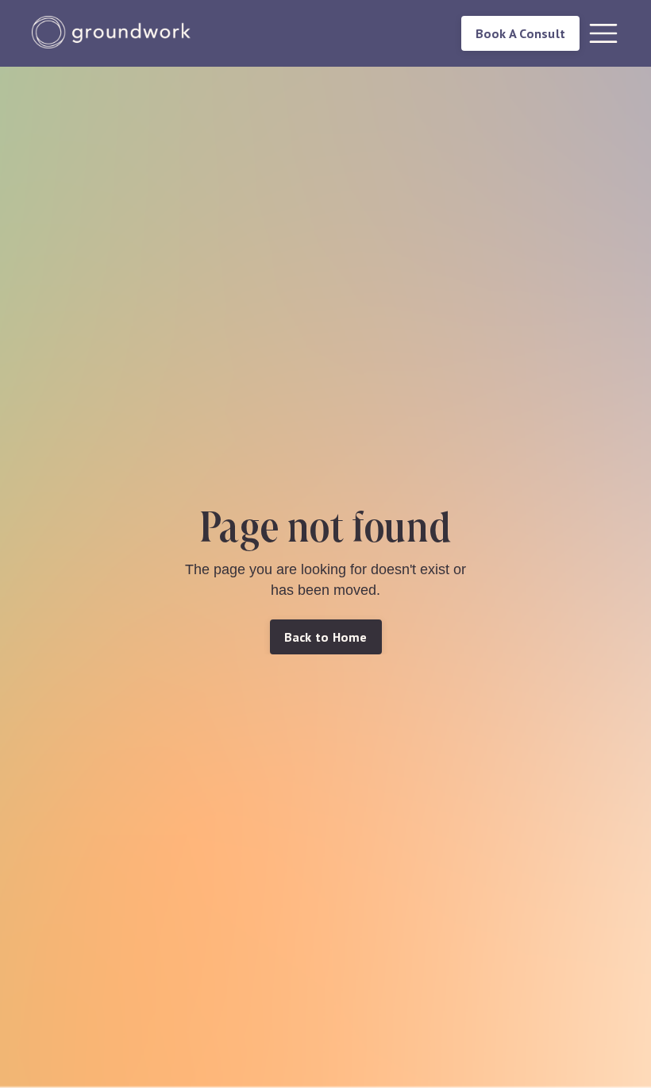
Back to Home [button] (326, 637)
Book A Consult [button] (521, 33)
